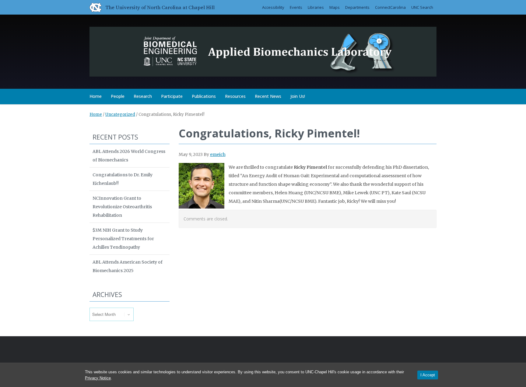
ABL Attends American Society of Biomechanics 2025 (128, 266)
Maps (334, 7)
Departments (357, 7)
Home (95, 96)
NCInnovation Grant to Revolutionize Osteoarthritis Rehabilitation (122, 206)
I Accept (427, 375)
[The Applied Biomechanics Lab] (263, 50)
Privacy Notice (98, 378)
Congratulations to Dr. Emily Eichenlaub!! (123, 179)
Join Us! (297, 96)
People (117, 96)
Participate (172, 96)
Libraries (316, 7)
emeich (218, 154)
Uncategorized (120, 114)
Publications (204, 96)
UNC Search (422, 7)
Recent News (268, 96)
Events (296, 7)
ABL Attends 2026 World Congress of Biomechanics (129, 156)
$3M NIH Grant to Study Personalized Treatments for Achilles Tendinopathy (123, 238)
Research (143, 96)
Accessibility (273, 7)
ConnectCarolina (390, 7)
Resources (235, 96)
